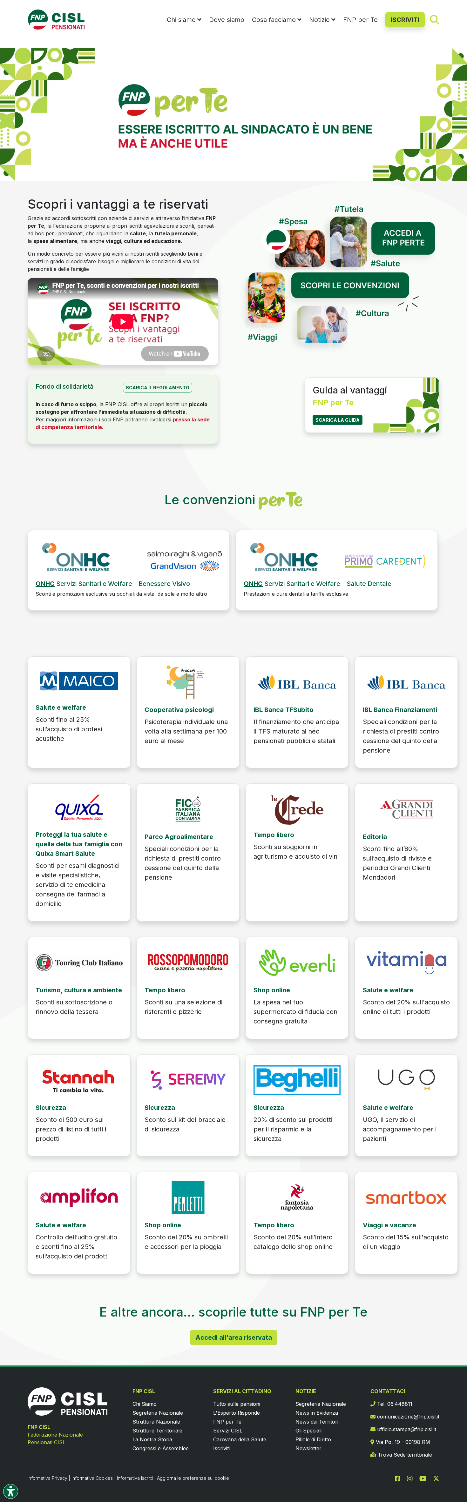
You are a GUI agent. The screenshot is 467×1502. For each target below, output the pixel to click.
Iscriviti (221, 1448)
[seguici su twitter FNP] (436, 1478)
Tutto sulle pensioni (236, 1404)
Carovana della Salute (239, 1439)
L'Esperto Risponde (236, 1413)
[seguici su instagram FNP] (412, 1478)
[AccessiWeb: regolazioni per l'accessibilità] (10, 1491)
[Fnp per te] (79, 680)
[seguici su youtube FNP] (425, 1478)
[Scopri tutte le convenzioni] (338, 315)
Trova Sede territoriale (404, 1455)
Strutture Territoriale (157, 1430)
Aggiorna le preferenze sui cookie (193, 1478)
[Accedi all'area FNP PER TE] (338, 233)
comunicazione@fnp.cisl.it (407, 1416)
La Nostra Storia (152, 1439)
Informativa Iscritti (135, 1478)
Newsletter (308, 1448)
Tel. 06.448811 (394, 1404)
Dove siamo (226, 19)
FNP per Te (360, 19)
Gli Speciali (308, 1430)
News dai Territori (316, 1421)
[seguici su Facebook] (400, 1478)
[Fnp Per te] (129, 558)
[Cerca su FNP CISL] (434, 19)
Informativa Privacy (47, 1478)
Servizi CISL (227, 1430)
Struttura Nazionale (156, 1421)
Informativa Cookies (92, 1478)
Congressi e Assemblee (160, 1448)
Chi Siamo (144, 1404)
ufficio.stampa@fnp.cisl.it (406, 1429)
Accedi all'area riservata (233, 1337)
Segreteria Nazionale (157, 1413)
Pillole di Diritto (313, 1439)
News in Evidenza (316, 1413)
